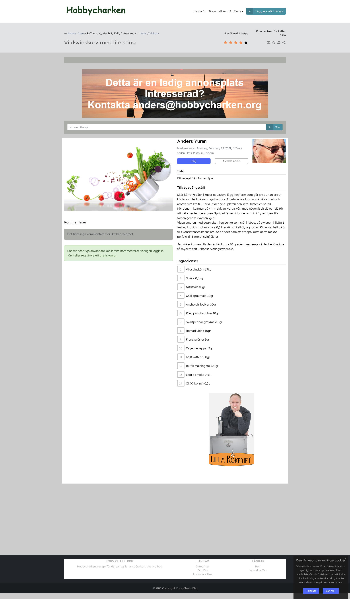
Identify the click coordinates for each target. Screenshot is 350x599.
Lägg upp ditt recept (269, 11)
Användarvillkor (203, 574)
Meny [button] (237, 11)
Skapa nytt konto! (219, 11)
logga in (158, 251)
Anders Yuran (76, 33)
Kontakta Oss (258, 570)
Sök (277, 127)
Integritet (202, 566)
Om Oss (203, 570)
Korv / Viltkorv (150, 33)
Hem (258, 566)
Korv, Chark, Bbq (186, 588)
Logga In (199, 11)
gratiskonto (108, 255)
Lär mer (330, 590)
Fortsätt (311, 590)
